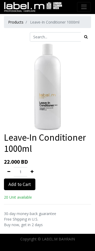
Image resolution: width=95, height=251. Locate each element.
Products (15, 22)
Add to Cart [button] (19, 184)
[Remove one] (9, 171)
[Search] (86, 37)
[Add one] (32, 171)
